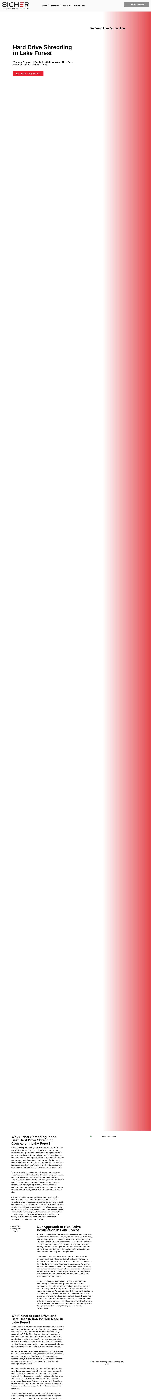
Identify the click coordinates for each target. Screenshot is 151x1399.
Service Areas (79, 6)
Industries (55, 6)
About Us (66, 6)
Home (44, 6)
